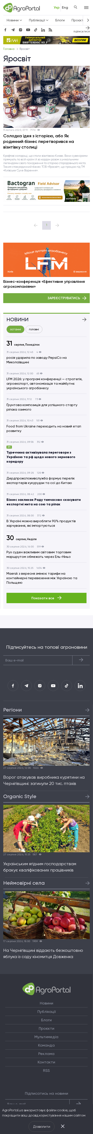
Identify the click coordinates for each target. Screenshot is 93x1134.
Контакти (46, 1062)
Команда (46, 1045)
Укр (56, 7)
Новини (46, 1003)
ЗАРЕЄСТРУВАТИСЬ (64, 298)
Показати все (43, 598)
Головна (9, 49)
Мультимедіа (46, 1037)
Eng (65, 7)
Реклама (46, 1054)
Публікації (46, 1012)
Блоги (60, 20)
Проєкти (79, 20)
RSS (46, 1070)
